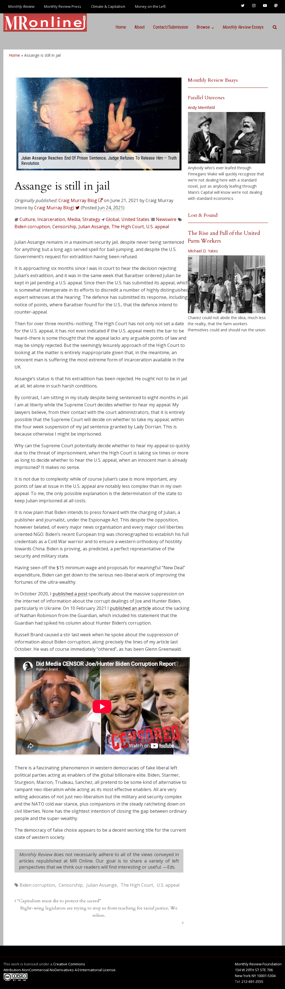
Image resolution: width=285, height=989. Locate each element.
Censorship (64, 226)
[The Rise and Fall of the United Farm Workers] (226, 284)
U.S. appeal (157, 226)
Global (112, 219)
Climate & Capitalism (108, 6)
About (139, 27)
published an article (130, 608)
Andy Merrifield (201, 107)
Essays (243, 27)
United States (135, 219)
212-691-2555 (252, 981)
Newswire (166, 219)
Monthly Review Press (62, 6)
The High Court (127, 226)
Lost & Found (203, 215)
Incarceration (51, 219)
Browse (203, 27)
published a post (70, 594)
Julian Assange (93, 226)
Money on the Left (150, 6)
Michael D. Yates (203, 251)
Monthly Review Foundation (258, 963)
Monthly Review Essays (213, 80)
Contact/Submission (170, 27)
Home (121, 27)
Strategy (91, 219)
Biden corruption (32, 226)
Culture (27, 219)
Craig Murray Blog (53, 208)
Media (73, 219)
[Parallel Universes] (226, 137)
